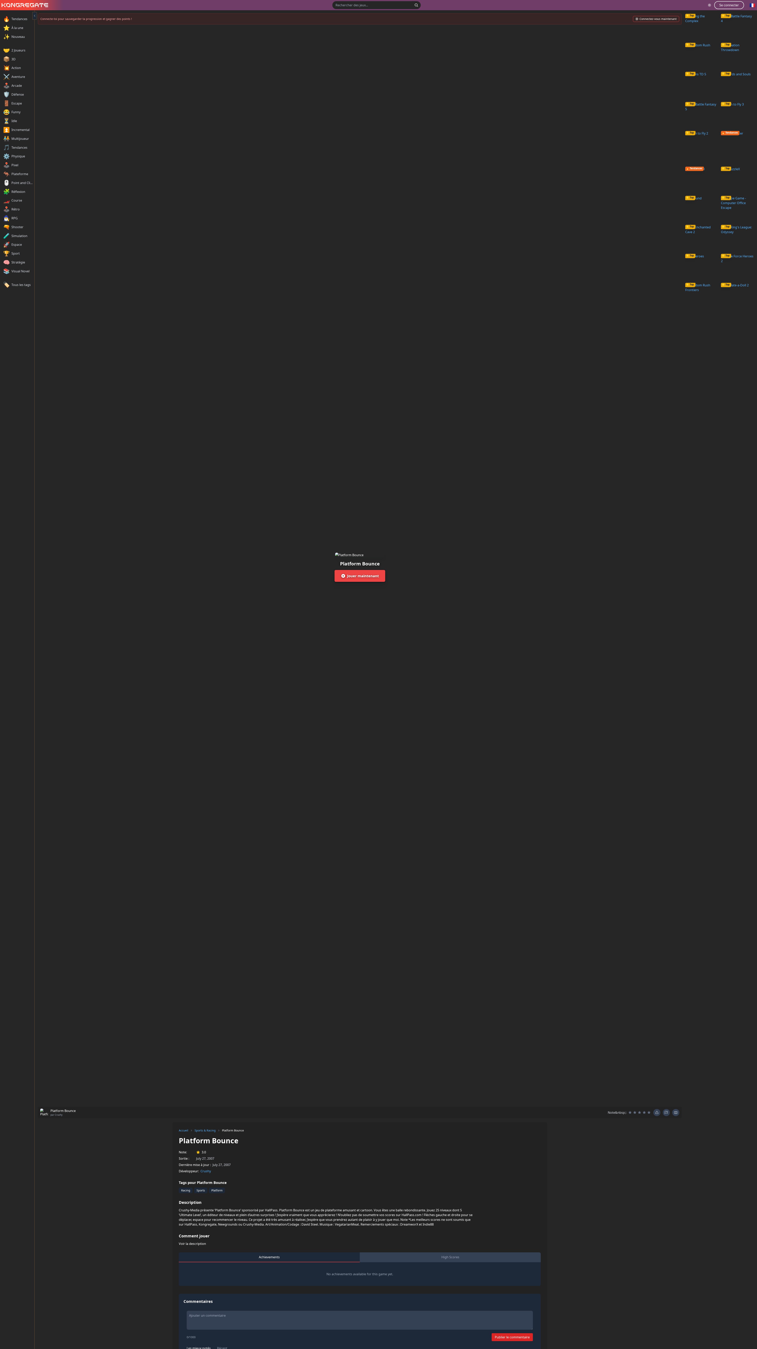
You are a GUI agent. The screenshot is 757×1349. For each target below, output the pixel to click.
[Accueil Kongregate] (24, 5)
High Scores (450, 1257)
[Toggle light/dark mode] (709, 5)
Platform (217, 1190)
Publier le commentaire (512, 1337)
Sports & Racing (205, 1130)
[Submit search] (416, 5)
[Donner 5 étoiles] (649, 1113)
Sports (201, 1190)
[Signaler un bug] (656, 1112)
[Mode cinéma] (675, 1112)
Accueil (183, 1130)
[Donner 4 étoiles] (644, 1113)
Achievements (269, 1257)
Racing (185, 1190)
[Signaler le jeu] (666, 1112)
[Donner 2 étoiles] (635, 1113)
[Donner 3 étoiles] (639, 1113)
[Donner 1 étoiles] (630, 1113)
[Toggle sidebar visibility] (34, 16)
